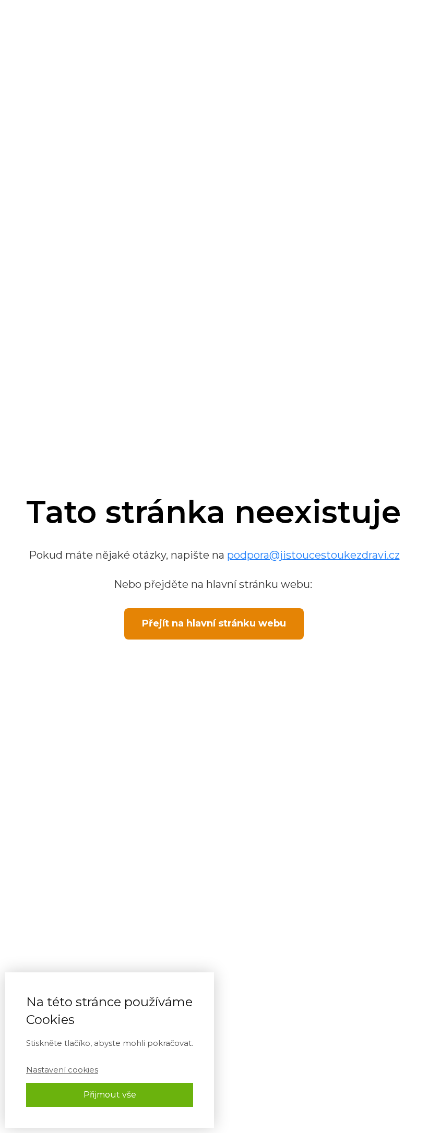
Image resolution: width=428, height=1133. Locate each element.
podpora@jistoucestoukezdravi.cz (313, 555)
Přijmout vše (110, 1095)
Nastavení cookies (62, 1070)
